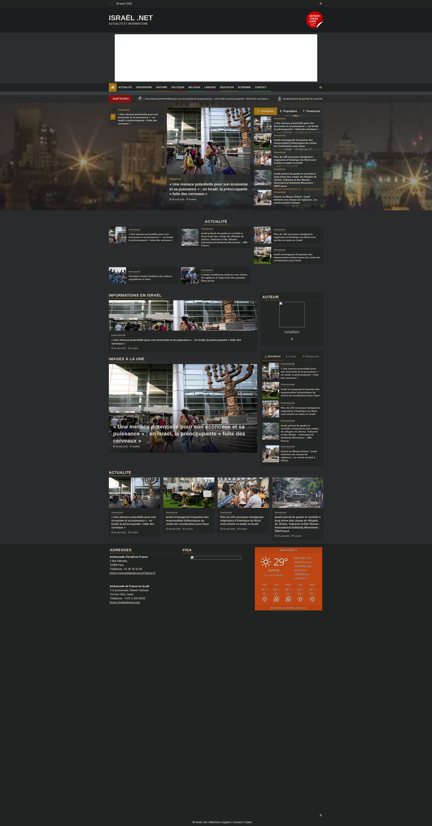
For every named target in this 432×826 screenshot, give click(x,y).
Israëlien (192, 199)
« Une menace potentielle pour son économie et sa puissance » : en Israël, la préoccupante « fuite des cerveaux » (204, 98)
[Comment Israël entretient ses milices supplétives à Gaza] (117, 275)
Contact (260, 87)
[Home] (113, 87)
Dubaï (248, 822)
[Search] (321, 87)
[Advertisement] (216, 58)
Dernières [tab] (267, 111)
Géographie (144, 87)
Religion (194, 87)
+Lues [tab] (292, 356)
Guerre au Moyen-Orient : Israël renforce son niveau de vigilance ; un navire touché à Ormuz (295, 199)
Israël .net (131, 18)
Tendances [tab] (312, 111)
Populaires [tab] (290, 111)
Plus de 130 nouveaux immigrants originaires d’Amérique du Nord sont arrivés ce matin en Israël (295, 159)
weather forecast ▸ (289, 607)
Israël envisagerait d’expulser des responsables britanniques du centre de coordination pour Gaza (295, 143)
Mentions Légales (220, 822)
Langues (210, 87)
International (124, 110)
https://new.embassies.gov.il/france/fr (132, 573)
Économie (244, 87)
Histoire (161, 87)
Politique (177, 87)
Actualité (125, 87)
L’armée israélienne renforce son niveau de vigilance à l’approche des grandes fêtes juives (224, 277)
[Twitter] (291, 338)
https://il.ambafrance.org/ (125, 602)
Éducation (227, 87)
